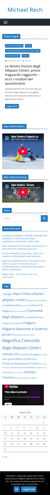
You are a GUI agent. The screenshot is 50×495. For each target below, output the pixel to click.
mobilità (24, 354)
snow (44, 367)
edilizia (41, 317)
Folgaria (29, 323)
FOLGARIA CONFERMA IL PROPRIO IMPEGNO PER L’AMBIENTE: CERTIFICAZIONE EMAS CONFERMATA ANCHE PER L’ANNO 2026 (24, 238)
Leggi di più (29, 489)
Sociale (25, 56)
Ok (16, 489)
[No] (46, 483)
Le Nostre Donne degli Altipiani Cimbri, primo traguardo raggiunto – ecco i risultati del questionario (22, 75)
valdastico (26, 378)
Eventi (28, 46)
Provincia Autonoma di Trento (20, 363)
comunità (22, 311)
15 (38, 433)
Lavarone (26, 335)
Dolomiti (33, 317)
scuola (38, 367)
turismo (18, 378)
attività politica (13, 305)
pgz (45, 354)
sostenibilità (7, 372)
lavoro (32, 335)
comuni (15, 311)
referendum (30, 367)
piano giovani (8, 359)
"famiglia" (7, 294)
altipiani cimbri (14, 299)
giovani (6, 334)
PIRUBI (34, 359)
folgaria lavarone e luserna (24, 328)
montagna (34, 354)
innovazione (17, 335)
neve (42, 354)
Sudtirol (20, 372)
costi (26, 317)
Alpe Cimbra (22, 293)
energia (5, 323)
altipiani (38, 293)
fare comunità (16, 323)
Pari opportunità (12, 56)
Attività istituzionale (14, 46)
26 (18, 444)
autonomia (26, 305)
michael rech (11, 354)
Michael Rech (25, 9)
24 (5, 444)
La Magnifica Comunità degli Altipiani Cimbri (22, 51)
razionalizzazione (17, 367)
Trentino (8, 377)
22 (38, 438)
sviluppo (30, 372)
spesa (15, 372)
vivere (33, 377)
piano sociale (23, 358)
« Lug (4, 456)
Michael (28, 60)
